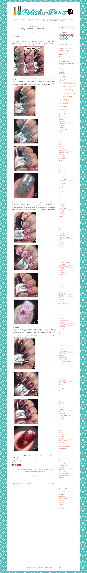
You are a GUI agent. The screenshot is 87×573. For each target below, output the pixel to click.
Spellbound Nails (62, 457)
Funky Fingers (62, 235)
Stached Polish (62, 461)
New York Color (62, 376)
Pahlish (60, 394)
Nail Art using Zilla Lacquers (68, 85)
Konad (60, 297)
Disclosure (54, 20)
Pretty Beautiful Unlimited (64, 415)
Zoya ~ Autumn (66, 99)
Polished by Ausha (62, 409)
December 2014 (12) (65, 82)
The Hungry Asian (62, 479)
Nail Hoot (61, 365)
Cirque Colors (62, 183)
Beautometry (61, 138)
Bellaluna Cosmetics (67, 92)
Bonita (60, 160)
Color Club (61, 185)
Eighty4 (60, 216)
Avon (60, 131)
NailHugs (61, 370)
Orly (60, 392)
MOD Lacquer (62, 347)
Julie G (60, 285)
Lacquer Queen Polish (63, 303)
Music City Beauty (62, 359)
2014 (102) (62, 80)
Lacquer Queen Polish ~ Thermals (69, 90)
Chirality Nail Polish (63, 179)
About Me (61, 20)
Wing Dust (61, 500)
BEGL (60, 144)
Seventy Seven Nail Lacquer (64, 446)
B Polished (61, 133)
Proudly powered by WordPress (34, 567)
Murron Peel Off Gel (63, 357)
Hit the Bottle (62, 264)
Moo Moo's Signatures (63, 351)
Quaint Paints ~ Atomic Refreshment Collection (22, 483)
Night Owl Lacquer (63, 380)
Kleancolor (61, 295)
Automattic (57, 567)
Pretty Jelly (61, 417)
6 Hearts (61, 115)
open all (60, 70)
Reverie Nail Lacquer (63, 434)
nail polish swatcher (30, 471)
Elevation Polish (62, 218)
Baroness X (61, 137)
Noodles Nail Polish (63, 382)
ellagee (60, 220)
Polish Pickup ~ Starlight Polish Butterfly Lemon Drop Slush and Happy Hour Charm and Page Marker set (67, 52)
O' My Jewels (61, 386)
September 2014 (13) (65, 103)
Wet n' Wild (61, 494)
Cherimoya (61, 175)
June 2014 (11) (64, 107)
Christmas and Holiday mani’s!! (69, 89)
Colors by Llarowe (62, 189)
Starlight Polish (62, 467)
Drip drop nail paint (63, 214)
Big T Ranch (61, 148)
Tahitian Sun (61, 477)
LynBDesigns (61, 334)
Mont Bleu (61, 349)
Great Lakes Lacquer (63, 254)
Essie (60, 222)
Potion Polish (61, 411)
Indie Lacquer (62, 274)
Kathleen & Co (62, 287)
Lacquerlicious (62, 305)
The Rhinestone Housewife (64, 483)
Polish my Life (62, 405)
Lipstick (60, 314)
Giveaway (61, 243)
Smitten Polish (62, 452)
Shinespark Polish (62, 448)
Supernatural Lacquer (63, 473)
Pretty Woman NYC (63, 419)
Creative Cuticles (62, 193)
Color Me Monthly (62, 187)
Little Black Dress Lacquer (64, 320)
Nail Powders (61, 368)
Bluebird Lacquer (62, 154)
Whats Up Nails (62, 496)
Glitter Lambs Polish (63, 251)
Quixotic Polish (62, 430)
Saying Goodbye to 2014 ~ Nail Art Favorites (71, 83)
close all (64, 70)
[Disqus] (34, 507)
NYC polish (61, 384)
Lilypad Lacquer (62, 310)
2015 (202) (62, 79)
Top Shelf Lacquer (62, 486)
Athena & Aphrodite (63, 129)
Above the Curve (62, 117)
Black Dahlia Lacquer (63, 150)
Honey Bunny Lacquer (63, 266)
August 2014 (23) (64, 105)
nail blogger (47, 469)
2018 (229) (62, 75)
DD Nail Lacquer (62, 204)
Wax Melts (61, 492)
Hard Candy (61, 256)
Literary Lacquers (62, 318)
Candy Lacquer (62, 169)
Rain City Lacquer (62, 432)
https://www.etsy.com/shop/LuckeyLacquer (38, 459)
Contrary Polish (62, 191)
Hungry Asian (62, 268)
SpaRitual (61, 455)
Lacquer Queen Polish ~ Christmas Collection (72, 93)
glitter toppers (27, 469)
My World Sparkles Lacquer (64, 361)
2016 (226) (62, 77)
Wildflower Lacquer (63, 498)
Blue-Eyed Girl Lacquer (63, 152)
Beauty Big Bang (62, 140)
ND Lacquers (61, 374)
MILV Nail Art (61, 345)
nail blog (39, 469)
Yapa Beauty (61, 502)
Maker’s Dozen (62, 337)
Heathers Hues (62, 260)
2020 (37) (62, 72)
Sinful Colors (61, 450)
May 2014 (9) (64, 109)
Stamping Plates (62, 463)
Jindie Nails (61, 280)
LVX (60, 332)
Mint (34, 469)
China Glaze (61, 177)
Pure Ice (61, 426)
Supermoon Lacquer (63, 471)
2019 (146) (62, 73)
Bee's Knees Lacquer (63, 142)
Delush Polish (62, 206)
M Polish (61, 336)
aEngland (61, 119)
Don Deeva (61, 212)
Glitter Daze (61, 249)
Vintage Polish (62, 490)
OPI (60, 390)
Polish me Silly (62, 403)
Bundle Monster (62, 164)
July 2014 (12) (64, 106)
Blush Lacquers (62, 156)
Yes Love (61, 504)
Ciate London (62, 181)
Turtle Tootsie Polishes (64, 488)
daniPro (60, 200)
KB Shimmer (61, 289)
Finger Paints (61, 227)
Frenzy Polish (61, 231)
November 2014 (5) (65, 100)
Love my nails (61, 328)
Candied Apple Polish (63, 167)
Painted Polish (62, 397)
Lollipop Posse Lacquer (63, 324)
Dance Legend (62, 198)
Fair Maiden (61, 225)
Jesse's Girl (61, 278)
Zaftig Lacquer (62, 508)
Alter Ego (61, 127)
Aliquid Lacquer (62, 125)
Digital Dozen (61, 210)
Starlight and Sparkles (63, 465)
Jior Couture (61, 281)
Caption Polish (62, 171)
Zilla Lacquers (62, 510)
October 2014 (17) (65, 102)
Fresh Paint (61, 233)
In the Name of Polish (63, 272)
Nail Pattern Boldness (63, 366)
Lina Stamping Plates (63, 312)
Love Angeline (62, 326)
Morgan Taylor (62, 355)
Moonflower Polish (63, 353)
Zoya (60, 512)
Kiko (60, 291)
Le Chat (60, 307)
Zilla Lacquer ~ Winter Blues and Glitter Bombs (72, 86)
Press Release (62, 413)
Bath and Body (45, 20)
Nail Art (37, 20)
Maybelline (61, 339)
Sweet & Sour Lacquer (63, 475)
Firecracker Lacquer (63, 229)
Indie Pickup (61, 276)
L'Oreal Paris (61, 299)
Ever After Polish (62, 223)
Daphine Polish (62, 202)
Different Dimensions (63, 208)
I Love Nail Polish (62, 270)
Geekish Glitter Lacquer (64, 237)
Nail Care (61, 363)
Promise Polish (62, 423)
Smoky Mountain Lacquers (64, 454)
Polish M (61, 401)
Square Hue (61, 459)
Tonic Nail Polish (62, 484)
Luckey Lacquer (34, 26)
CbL (60, 173)
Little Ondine (61, 322)
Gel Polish (61, 239)
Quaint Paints (62, 428)
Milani (60, 343)
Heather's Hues (62, 258)
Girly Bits (61, 241)
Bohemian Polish (62, 158)
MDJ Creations (62, 341)
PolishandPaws (39, 32)
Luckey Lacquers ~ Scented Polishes (70, 96)
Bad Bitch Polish (62, 135)
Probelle (60, 421)
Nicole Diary (61, 378)
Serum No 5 (61, 444)
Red (43, 471)
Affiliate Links (62, 121)
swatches (30, 20)
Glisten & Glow (62, 247)
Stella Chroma (62, 469)
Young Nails (61, 506)
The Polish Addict (62, 481)
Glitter (19, 469)
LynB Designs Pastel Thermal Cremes (66, 63)
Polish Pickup (61, 407)
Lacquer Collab (62, 301)
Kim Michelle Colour (63, 293)
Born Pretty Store (62, 162)
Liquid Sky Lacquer (62, 316)
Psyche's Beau (62, 425)
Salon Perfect (62, 438)
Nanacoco (61, 372)
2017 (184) (62, 76)
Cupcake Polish (62, 195)
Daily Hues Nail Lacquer (63, 196)
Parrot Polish (65, 95)
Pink (39, 471)
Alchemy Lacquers (62, 123)
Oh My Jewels (62, 388)
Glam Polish (61, 245)
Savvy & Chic (61, 442)
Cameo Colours (62, 166)
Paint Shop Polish (62, 396)
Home (24, 20)
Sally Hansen (61, 436)
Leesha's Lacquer (62, 309)
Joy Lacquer (61, 283)
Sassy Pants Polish (63, 440)
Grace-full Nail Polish (63, 252)
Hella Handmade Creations (64, 262)
